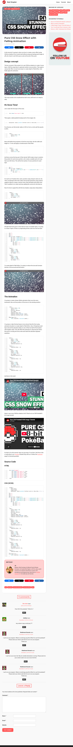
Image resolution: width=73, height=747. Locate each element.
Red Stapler (12, 2)
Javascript (51, 12)
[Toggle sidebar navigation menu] (4, 2)
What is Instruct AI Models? (57, 23)
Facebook (39, 454)
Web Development (15, 8)
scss (33, 587)
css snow (10, 587)
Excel (64, 10)
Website (4, 725)
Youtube (17, 454)
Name (4, 716)
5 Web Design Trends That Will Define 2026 (62, 25)
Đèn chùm (25, 603)
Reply (24, 612)
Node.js (57, 12)
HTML (68, 10)
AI (49, 10)
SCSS (9, 8)
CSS (5, 8)
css (5, 587)
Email (4, 720)
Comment (5, 695)
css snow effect (27, 587)
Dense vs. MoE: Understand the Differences (61, 29)
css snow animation (17, 587)
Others (61, 12)
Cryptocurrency (55, 10)
